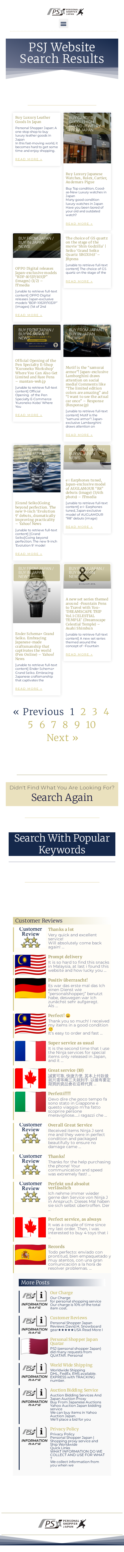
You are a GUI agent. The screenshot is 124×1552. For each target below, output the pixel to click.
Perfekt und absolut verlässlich (69, 1185)
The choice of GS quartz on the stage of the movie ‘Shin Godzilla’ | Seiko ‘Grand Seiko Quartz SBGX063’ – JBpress (87, 248)
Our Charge (61, 1292)
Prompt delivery (65, 956)
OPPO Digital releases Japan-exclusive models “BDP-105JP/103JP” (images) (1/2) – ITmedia (36, 276)
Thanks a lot (61, 929)
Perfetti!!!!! (59, 1093)
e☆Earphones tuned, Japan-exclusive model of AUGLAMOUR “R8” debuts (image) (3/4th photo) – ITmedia (86, 488)
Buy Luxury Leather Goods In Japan (32, 119)
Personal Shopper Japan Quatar (74, 1341)
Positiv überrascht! (68, 980)
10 (91, 725)
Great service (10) (66, 1070)
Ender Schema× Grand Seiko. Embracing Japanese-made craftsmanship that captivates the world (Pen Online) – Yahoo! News (34, 646)
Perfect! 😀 (59, 1015)
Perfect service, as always (75, 1219)
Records (56, 1246)
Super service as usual (71, 1043)
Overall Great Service (70, 1125)
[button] (63, 23)
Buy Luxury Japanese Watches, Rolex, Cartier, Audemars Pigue (86, 178)
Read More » (28, 159)
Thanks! (56, 1156)
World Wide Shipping (71, 1365)
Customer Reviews (68, 1317)
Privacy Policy (64, 1429)
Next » (63, 738)
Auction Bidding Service (74, 1390)
